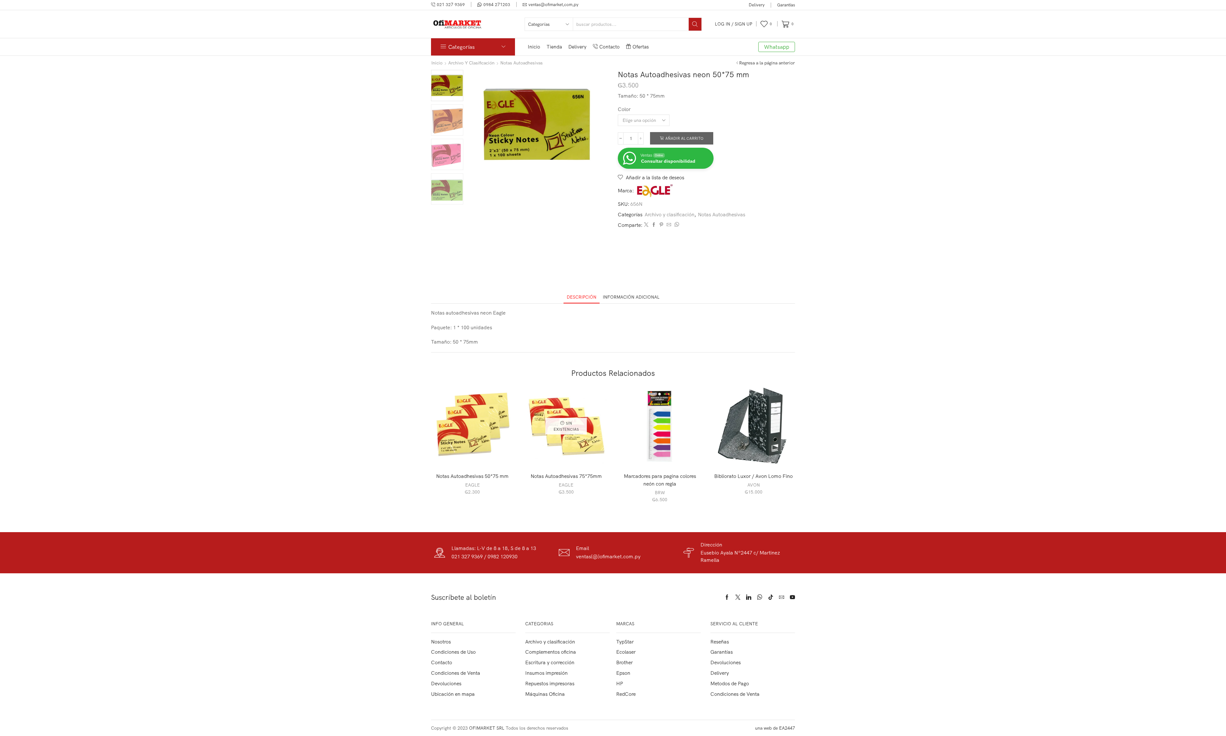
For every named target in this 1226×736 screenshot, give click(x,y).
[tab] (582, 297)
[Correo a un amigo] (669, 225)
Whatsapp (776, 46)
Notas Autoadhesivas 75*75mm (566, 476)
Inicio (534, 47)
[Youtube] (792, 597)
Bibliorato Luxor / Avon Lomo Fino (753, 476)
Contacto (609, 47)
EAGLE (472, 485)
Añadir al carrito (684, 138)
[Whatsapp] (759, 597)
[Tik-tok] (770, 597)
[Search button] (695, 24)
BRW (660, 492)
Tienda (554, 47)
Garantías (786, 4)
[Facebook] (654, 225)
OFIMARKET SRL (486, 728)
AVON (753, 485)
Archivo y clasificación (471, 63)
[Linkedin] (748, 597)
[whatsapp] (676, 225)
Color (624, 109)
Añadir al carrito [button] (476, 457)
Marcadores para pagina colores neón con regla (660, 480)
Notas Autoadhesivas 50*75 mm (472, 476)
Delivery (757, 4)
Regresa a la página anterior (767, 63)
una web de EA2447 (775, 728)
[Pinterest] (661, 225)
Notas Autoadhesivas (521, 63)
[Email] (781, 597)
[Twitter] (646, 225)
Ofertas (640, 47)
